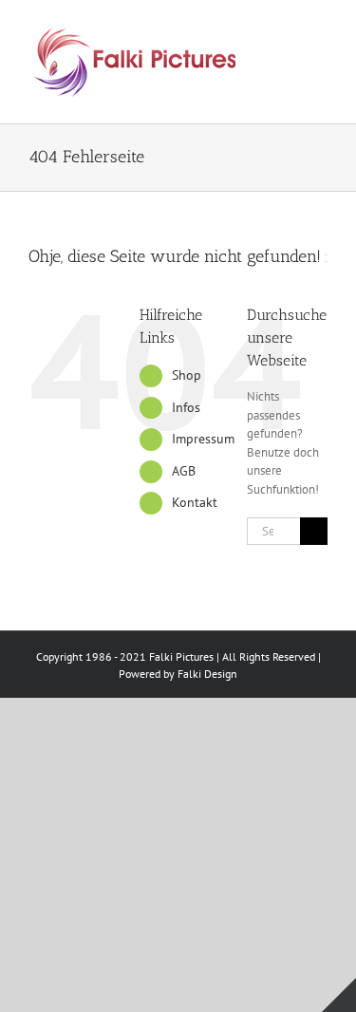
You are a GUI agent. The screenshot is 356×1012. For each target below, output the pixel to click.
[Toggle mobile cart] (320, 49)
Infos (186, 407)
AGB (184, 470)
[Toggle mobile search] (285, 29)
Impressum (203, 438)
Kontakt (194, 502)
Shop (186, 375)
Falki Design (207, 673)
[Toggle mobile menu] (320, 29)
